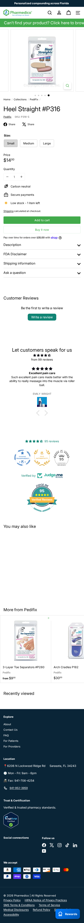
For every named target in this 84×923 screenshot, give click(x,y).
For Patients (10, 740)
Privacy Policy (12, 900)
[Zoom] (67, 85)
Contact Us (10, 729)
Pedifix (30, 609)
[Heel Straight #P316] (25, 565)
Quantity (9, 169)
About (7, 724)
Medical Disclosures (16, 909)
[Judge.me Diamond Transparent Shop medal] (22, 458)
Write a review (42, 317)
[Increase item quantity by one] (21, 177)
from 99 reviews (42, 359)
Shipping (8, 211)
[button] (39, 413)
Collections (20, 99)
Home (6, 99)
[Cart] (68, 13)
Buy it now (42, 229)
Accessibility (11, 914)
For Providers (11, 746)
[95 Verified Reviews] (42, 513)
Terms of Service (49, 905)
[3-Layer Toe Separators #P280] (25, 649)
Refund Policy (41, 909)
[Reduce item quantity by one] (7, 177)
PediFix (34, 99)
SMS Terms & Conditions (19, 905)
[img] (42, 355)
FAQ (6, 735)
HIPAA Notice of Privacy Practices (46, 900)
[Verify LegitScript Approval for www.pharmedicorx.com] (42, 820)
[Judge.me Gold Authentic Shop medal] (42, 458)
